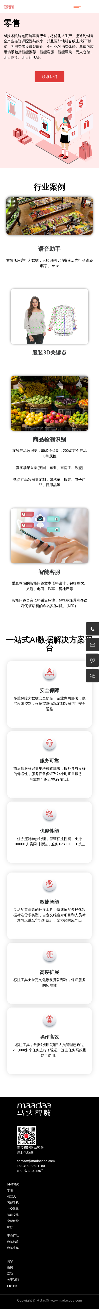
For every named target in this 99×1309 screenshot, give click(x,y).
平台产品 (13, 1235)
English (12, 1286)
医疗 (10, 1227)
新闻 (10, 1267)
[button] (49, 76)
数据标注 (13, 1242)
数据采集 (13, 1248)
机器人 (11, 1196)
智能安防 (13, 1215)
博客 (10, 1261)
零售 (10, 1190)
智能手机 (13, 1202)
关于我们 (13, 1279)
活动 (10, 1273)
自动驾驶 (13, 1184)
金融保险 (13, 1221)
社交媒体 (13, 1208)
